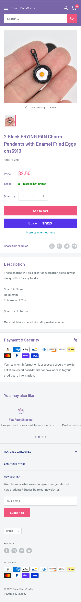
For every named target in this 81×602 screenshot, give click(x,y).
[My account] (66, 8)
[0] (73, 8)
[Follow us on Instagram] (14, 550)
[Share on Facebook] (52, 246)
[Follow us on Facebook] (6, 550)
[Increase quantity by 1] (43, 196)
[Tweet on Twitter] (67, 246)
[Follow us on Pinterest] (21, 550)
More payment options (40, 232)
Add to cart (40, 210)
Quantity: (10, 196)
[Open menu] (6, 8)
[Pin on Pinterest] (59, 246)
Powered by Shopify (15, 593)
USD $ (9, 531)
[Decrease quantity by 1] (22, 196)
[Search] (72, 18)
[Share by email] (74, 246)
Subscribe (17, 512)
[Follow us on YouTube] (29, 550)
